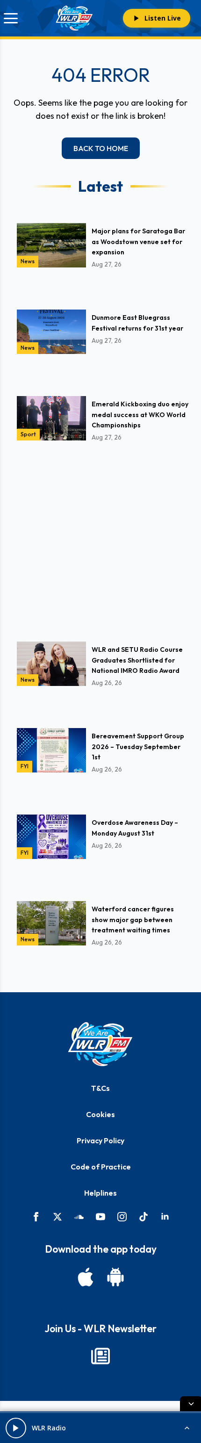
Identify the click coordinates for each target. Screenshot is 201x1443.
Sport (28, 434)
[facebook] (36, 1216)
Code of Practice (101, 1166)
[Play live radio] (16, 1428)
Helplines (100, 1193)
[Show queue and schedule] (187, 1428)
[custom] (79, 1216)
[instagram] (122, 1216)
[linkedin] (165, 1216)
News (28, 261)
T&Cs (100, 1088)
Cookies (100, 1114)
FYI (25, 766)
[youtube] (100, 1216)
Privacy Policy (100, 1140)
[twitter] (57, 1216)
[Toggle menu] (11, 18)
